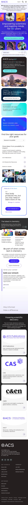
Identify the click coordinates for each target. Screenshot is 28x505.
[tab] (14, 270)
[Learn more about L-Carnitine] (14, 204)
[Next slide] (26, 227)
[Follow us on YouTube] (8, 444)
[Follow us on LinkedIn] (11, 444)
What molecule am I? (13, 208)
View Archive (8, 212)
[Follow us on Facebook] (2, 444)
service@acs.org (5, 434)
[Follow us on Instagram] (5, 444)
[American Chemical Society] (4, 2)
